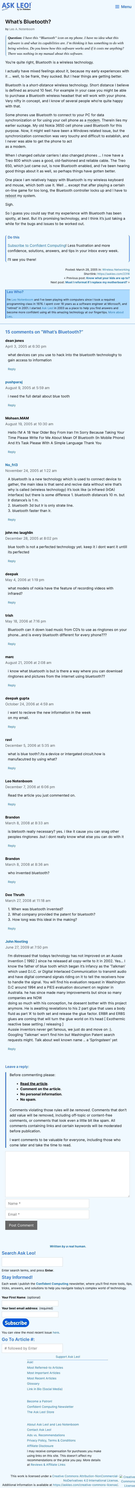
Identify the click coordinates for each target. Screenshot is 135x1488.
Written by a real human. (68, 1246)
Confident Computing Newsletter (50, 1407)
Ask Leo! (47, 308)
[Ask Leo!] (18, 6)
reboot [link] (10, 196)
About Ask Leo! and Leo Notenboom (53, 1424)
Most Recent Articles (41, 1378)
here (56, 1332)
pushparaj (13, 382)
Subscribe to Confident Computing (37, 245)
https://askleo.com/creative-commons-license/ (85, 1485)
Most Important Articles (43, 1373)
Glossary (33, 1383)
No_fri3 (11, 465)
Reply (12, 369)
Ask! (30, 1362)
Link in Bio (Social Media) (45, 1389)
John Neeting (16, 941)
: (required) (27, 1308)
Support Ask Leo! (68, 1356)
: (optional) (21, 1297)
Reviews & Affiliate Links (48, 1464)
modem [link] (93, 120)
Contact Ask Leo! (39, 1429)
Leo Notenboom (22, 299)
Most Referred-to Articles (45, 1367)
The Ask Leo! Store (40, 1412)
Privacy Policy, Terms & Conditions (51, 1440)
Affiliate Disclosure (40, 1446)
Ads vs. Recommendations (46, 1435)
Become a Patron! (39, 1401)
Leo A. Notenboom (22, 29)
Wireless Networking (116, 269)
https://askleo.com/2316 (113, 274)
